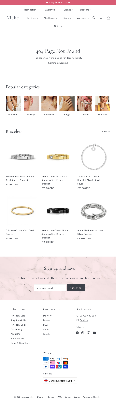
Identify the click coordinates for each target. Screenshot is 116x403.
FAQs (46, 324)
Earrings (31, 17)
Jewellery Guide (18, 324)
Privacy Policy (18, 338)
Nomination (30, 9)
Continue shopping (58, 62)
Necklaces (49, 17)
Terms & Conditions (20, 343)
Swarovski (50, 9)
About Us (15, 334)
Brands (68, 9)
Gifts (57, 26)
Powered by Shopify (91, 397)
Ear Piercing (16, 329)
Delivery (47, 315)
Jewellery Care (18, 315)
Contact (47, 329)
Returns (47, 320)
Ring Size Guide (18, 320)
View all (106, 131)
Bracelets (85, 9)
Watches (82, 17)
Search (46, 334)
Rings (66, 17)
